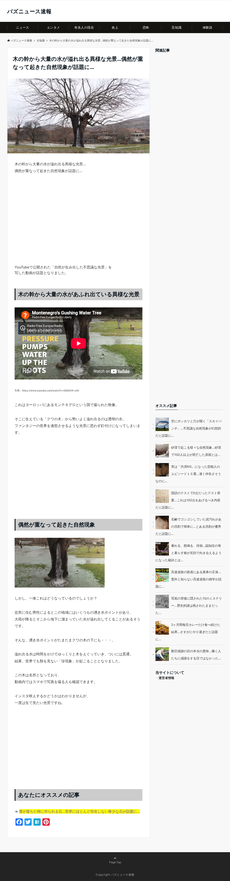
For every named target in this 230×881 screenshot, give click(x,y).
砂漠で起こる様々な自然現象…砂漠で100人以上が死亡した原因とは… (196, 450)
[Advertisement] (78, 227)
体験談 (207, 27)
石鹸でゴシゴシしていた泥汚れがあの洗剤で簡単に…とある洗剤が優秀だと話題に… (188, 526)
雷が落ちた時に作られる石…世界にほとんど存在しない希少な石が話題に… (79, 811)
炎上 (115, 27)
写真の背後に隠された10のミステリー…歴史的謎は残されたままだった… (188, 605)
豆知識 (176, 27)
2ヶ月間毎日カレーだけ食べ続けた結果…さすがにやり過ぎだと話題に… (187, 632)
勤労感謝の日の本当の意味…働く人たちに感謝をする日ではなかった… (196, 654)
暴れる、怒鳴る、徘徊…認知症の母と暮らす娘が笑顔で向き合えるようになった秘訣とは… (188, 553)
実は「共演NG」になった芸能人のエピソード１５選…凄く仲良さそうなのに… (188, 474)
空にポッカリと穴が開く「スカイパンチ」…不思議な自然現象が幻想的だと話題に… (188, 428)
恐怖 (146, 27)
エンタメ (53, 27)
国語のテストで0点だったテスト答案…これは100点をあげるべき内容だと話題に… (187, 500)
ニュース (22, 27)
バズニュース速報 (29, 11)
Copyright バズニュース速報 (115, 874)
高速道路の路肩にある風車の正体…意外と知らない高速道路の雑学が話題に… (188, 579)
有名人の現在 (84, 27)
